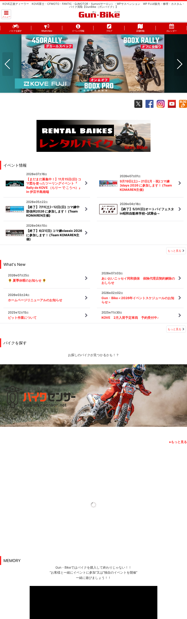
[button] (6, 14)
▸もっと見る (178, 442)
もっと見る (174, 250)
